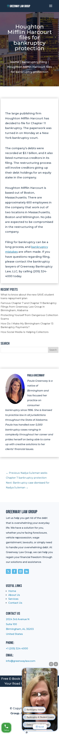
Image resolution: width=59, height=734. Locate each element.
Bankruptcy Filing (34, 62)
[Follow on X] (8, 571)
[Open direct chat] (51, 664)
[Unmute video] (40, 694)
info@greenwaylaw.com (20, 661)
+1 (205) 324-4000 (17, 648)
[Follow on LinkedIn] (26, 571)
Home (14, 62)
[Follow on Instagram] (20, 571)
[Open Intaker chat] (26, 732)
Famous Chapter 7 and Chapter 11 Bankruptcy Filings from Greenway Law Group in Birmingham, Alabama (29, 307)
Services (13, 598)
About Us (14, 595)
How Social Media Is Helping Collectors (25, 332)
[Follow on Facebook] (14, 571)
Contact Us (15, 602)
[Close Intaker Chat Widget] (56, 664)
